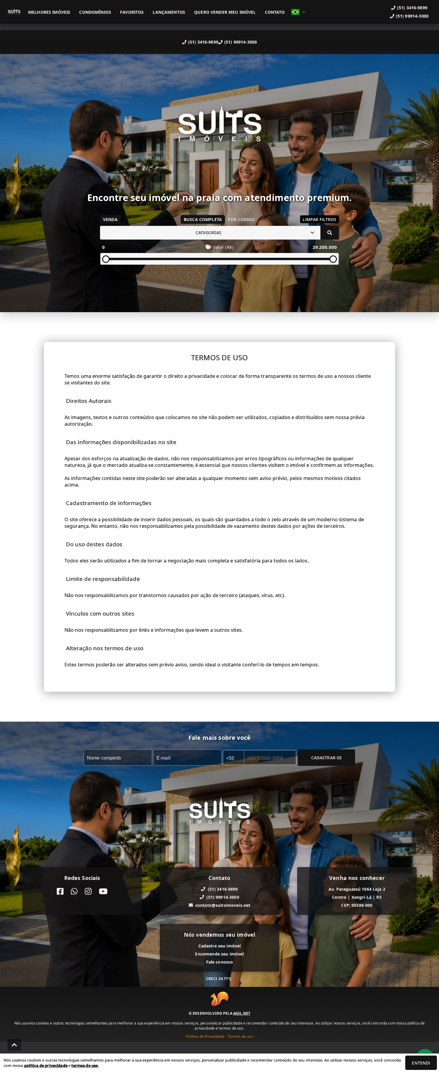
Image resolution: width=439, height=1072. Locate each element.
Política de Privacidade (205, 1036)
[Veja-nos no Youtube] (103, 891)
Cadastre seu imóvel (219, 945)
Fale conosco (219, 961)
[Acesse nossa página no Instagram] (88, 891)
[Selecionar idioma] (298, 12)
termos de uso (84, 1065)
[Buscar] (329, 233)
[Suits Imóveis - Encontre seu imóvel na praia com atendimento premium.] (219, 127)
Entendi (421, 1063)
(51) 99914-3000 (240, 42)
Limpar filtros (319, 219)
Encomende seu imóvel (219, 953)
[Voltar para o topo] (14, 1045)
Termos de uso (240, 1036)
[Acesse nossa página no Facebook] (60, 891)
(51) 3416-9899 (203, 42)
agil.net (241, 1013)
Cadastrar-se (326, 757)
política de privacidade (45, 1065)
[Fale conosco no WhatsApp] (74, 891)
